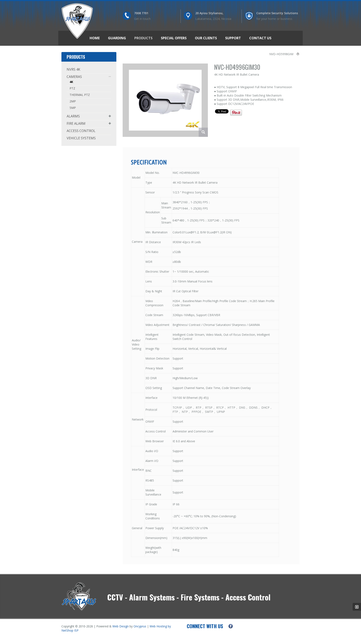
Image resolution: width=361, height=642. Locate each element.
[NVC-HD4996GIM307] (165, 100)
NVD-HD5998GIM (281, 54)
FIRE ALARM (76, 123)
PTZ (72, 88)
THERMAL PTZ (80, 95)
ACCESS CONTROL (81, 131)
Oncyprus (139, 626)
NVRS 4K (73, 69)
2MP (73, 101)
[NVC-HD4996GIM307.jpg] (203, 132)
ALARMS (73, 116)
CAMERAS (74, 77)
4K (71, 82)
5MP (73, 108)
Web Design (120, 626)
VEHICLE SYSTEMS (81, 138)
